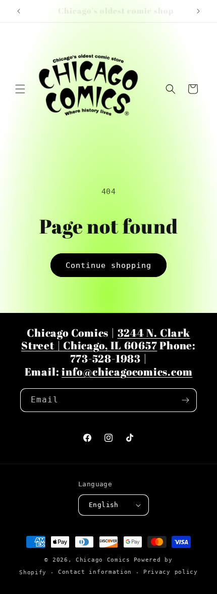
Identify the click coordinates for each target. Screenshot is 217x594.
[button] (20, 89)
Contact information (95, 572)
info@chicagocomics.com (127, 371)
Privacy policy (170, 572)
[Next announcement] (198, 11)
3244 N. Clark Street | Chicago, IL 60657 (105, 339)
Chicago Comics (103, 560)
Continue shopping (108, 265)
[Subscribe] (185, 400)
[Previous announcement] (19, 11)
